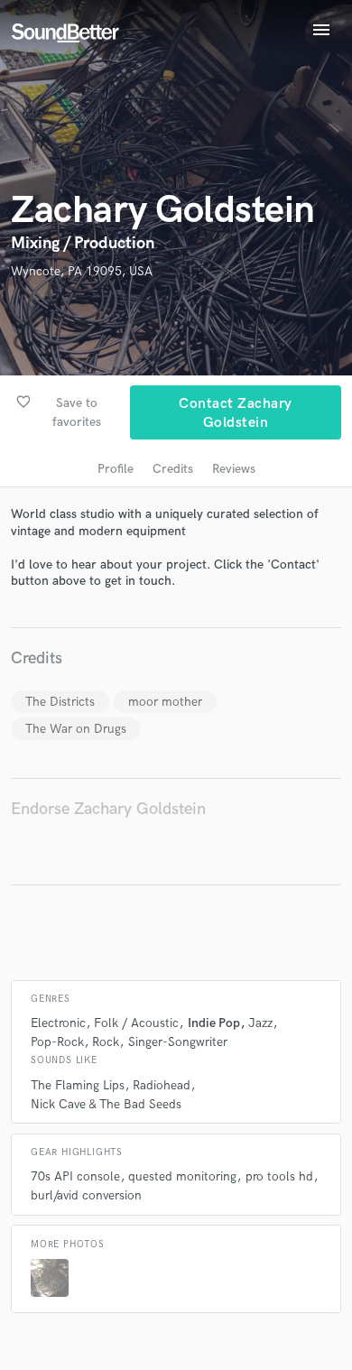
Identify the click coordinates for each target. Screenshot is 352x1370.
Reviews (233, 469)
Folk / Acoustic (136, 1023)
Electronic (58, 1023)
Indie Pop (214, 1023)
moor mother (165, 701)
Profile (115, 469)
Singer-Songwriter (177, 1042)
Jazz (260, 1023)
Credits (173, 469)
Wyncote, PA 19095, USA (82, 271)
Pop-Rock (57, 1042)
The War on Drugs (75, 728)
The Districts (60, 701)
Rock (105, 1042)
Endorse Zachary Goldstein (108, 809)
